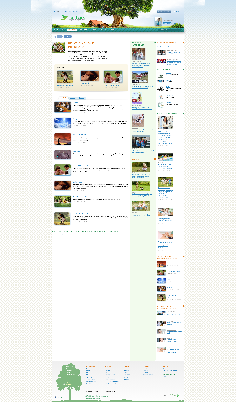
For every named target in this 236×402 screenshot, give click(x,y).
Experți (94, 29)
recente (63, 98)
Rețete (103, 29)
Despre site (69, 370)
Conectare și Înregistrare (71, 11)
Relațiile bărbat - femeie (65, 85)
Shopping (126, 379)
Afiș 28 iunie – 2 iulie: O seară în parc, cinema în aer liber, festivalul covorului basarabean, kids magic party (142, 195)
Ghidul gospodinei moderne (170, 370)
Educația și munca (110, 374)
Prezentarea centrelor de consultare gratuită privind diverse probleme (173, 351)
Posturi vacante (70, 374)
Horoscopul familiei (80, 197)
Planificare (88, 368)
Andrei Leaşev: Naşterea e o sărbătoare (169, 22)
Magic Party (134, 105)
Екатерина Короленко (172, 59)
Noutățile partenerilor (138, 44)
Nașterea (88, 372)
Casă (106, 368)
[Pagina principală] (55, 36)
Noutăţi (68, 372)
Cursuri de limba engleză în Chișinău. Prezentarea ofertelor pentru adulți (174, 62)
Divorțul (76, 103)
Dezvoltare (88, 383)
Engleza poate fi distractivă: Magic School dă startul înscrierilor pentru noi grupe (142, 108)
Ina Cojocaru (170, 321)
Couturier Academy (163, 129)
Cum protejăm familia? (112, 85)
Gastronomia (108, 385)
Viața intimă (85, 83)
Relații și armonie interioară (169, 258)
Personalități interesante (111, 383)
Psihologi (145, 368)
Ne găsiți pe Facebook (62, 397)
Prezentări (83, 29)
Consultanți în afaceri (149, 376)
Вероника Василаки (172, 50)
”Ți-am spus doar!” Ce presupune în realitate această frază (172, 341)
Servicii (112, 29)
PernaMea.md (135, 128)
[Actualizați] (175, 42)
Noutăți (135, 159)
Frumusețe (108, 372)
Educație (126, 370)
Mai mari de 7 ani (90, 379)
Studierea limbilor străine (166, 47)
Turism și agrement (110, 379)
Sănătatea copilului (91, 381)
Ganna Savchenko (171, 311)
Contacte (68, 376)
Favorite (178, 11)
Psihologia (77, 151)
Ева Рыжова (161, 162)
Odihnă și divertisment (130, 378)
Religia (75, 119)
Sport (106, 376)
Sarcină (88, 370)
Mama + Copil (59, 29)
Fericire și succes (79, 134)
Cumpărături (89, 385)
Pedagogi (145, 370)
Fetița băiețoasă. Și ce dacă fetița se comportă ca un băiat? (174, 314)
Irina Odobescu (162, 240)
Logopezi (145, 372)
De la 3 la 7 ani (90, 378)
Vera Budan (169, 338)
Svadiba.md (166, 376)
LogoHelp (168, 102)
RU (55, 11)
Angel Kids (134, 61)
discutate (81, 98)
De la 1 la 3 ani (90, 376)
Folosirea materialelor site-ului (92, 398)
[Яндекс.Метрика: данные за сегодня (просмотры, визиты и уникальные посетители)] (113, 395)
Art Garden (168, 73)
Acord (67, 368)
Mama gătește (166, 368)
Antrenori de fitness (148, 374)
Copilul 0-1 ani (89, 374)
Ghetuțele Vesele (170, 95)
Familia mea (72, 29)
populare (72, 98)
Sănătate (107, 370)
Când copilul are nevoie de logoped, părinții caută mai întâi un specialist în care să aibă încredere (142, 65)
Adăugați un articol (165, 11)
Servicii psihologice (62, 234)
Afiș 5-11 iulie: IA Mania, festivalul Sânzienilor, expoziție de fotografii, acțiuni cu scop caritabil (141, 176)
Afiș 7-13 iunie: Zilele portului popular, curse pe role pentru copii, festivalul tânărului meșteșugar (142, 215)
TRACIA (133, 84)
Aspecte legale (109, 378)
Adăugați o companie (93, 391)
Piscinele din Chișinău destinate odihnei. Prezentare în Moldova (165, 166)
